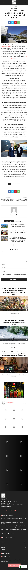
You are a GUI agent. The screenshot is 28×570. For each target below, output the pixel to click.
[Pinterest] (15, 22)
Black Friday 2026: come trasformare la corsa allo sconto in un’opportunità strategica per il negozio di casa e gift (14, 353)
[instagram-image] (5, 410)
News (16, 6)
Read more (13, 315)
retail (19, 183)
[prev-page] (13, 245)
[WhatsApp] (18, 22)
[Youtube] (15, 510)
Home (12, 6)
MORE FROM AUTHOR (18, 221)
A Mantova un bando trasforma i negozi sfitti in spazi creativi (21, 201)
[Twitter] (12, 22)
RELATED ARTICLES (9, 221)
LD (10, 309)
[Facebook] (9, 22)
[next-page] (15, 245)
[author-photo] (14, 213)
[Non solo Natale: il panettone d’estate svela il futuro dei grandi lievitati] (4, 232)
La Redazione (6, 553)
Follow (24, 403)
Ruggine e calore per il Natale (7, 533)
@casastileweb (9, 402)
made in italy (14, 183)
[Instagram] (7, 510)
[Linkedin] (11, 510)
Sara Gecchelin (5, 19)
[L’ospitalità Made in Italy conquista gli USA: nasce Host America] (4, 226)
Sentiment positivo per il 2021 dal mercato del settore (7, 200)
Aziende (15, 8)
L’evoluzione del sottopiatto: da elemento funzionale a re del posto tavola (14, 322)
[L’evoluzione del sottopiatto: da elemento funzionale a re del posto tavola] (14, 333)
